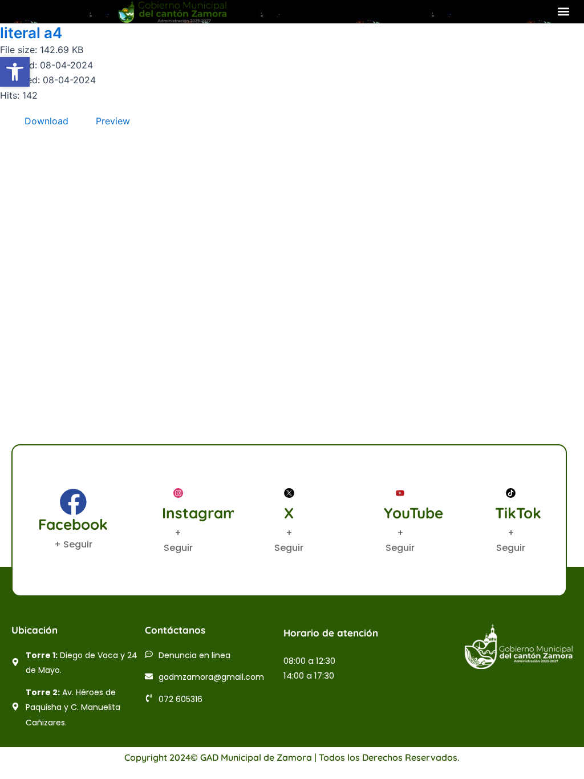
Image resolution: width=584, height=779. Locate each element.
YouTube (413, 513)
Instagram (199, 513)
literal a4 (31, 33)
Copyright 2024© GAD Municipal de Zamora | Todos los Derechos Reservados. (292, 757)
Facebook (73, 524)
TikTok (518, 513)
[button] (563, 11)
